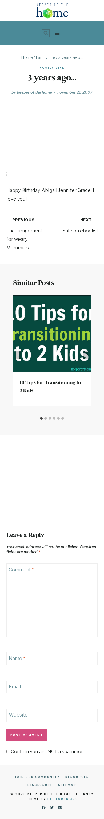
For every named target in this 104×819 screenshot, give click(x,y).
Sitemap (67, 785)
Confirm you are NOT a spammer (46, 751)
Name (17, 658)
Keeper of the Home (34, 92)
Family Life (52, 67)
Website (18, 715)
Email (16, 686)
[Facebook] (43, 807)
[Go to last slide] (18, 355)
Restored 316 (62, 798)
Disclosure (40, 785)
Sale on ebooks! (80, 225)
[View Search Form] (46, 33)
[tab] (41, 418)
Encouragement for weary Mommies (24, 233)
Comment (21, 570)
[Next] (85, 355)
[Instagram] (60, 807)
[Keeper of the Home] (52, 10)
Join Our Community (37, 777)
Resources (77, 777)
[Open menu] (57, 33)
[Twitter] (52, 807)
